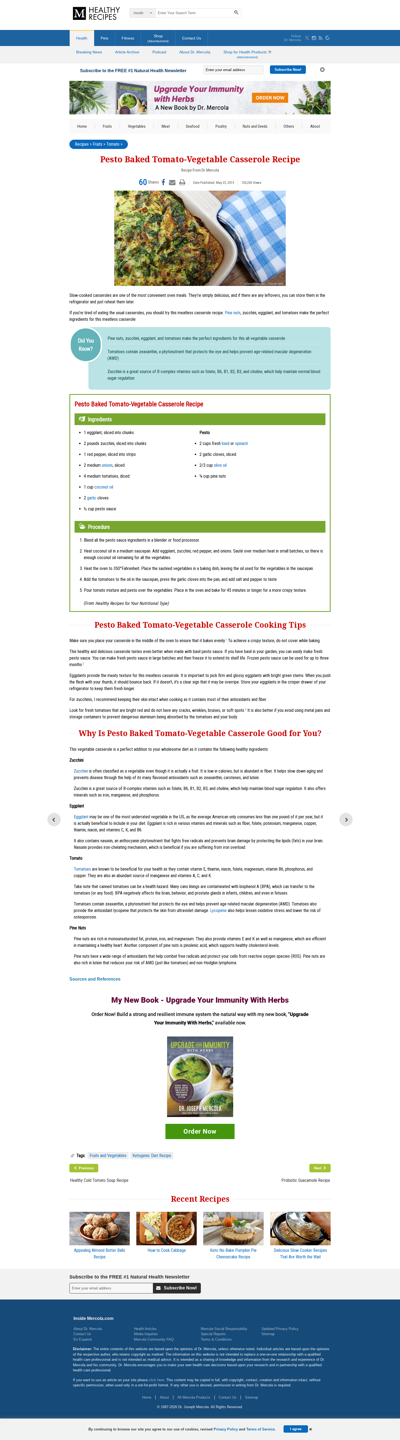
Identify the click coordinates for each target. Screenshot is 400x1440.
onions (107, 465)
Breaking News (89, 52)
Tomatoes (82, 869)
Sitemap (268, 1334)
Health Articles (145, 1329)
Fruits (107, 126)
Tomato (112, 144)
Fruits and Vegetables (108, 1155)
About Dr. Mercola (194, 52)
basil (225, 443)
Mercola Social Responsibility (224, 1329)
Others (289, 126)
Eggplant (81, 816)
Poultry (221, 126)
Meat (166, 126)
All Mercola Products (193, 1397)
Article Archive (127, 52)
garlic (91, 498)
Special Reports (213, 1334)
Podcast (159, 52)
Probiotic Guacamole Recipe (305, 1180)
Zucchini (81, 771)
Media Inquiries (146, 1334)
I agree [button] (295, 1429)
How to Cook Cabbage (166, 1250)
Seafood (192, 126)
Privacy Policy (226, 1429)
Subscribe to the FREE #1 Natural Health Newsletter (133, 70)
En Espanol (82, 1339)
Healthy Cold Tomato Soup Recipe (99, 1180)
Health (81, 38)
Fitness (128, 38)
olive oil (220, 465)
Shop (158, 38)
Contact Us (191, 38)
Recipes (82, 144)
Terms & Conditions (216, 1339)
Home (82, 126)
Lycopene (218, 910)
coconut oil (103, 487)
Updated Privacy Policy (280, 1329)
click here (156, 1380)
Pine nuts (233, 312)
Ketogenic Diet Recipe (152, 1155)
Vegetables (137, 126)
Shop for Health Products (245, 54)
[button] (310, 1429)
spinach (241, 443)
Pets (104, 38)
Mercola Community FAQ (154, 1339)
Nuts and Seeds (255, 126)
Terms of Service (260, 1429)
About (315, 126)
